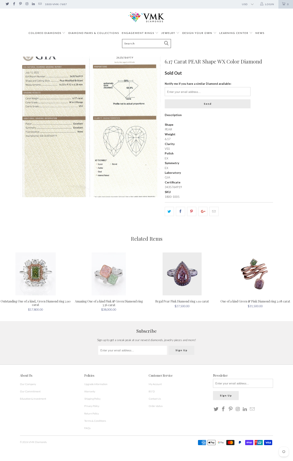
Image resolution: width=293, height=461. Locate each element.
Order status (156, 406)
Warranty (89, 391)
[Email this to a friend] (214, 211)
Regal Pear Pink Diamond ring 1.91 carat (182, 273)
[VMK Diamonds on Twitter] (7, 4)
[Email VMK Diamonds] (39, 4)
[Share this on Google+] (202, 211)
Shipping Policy (92, 398)
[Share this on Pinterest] (191, 211)
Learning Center (234, 33)
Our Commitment (30, 391)
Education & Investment (33, 398)
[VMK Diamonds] (146, 17)
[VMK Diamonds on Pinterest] (20, 4)
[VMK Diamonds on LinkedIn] (33, 4)
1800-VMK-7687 (56, 4)
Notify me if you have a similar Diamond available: (198, 83)
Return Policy (91, 413)
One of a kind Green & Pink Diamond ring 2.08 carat (255, 273)
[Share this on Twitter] (169, 211)
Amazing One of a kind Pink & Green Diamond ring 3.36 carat (109, 273)
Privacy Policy (91, 406)
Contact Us (155, 398)
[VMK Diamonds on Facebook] (13, 4)
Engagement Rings (138, 33)
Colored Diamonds (45, 33)
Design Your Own (197, 33)
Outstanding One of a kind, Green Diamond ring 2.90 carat (35, 273)
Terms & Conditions (95, 420)
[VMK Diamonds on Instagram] (27, 4)
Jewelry (168, 33)
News (259, 33)
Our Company (28, 384)
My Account (155, 384)
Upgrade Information (95, 384)
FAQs (87, 428)
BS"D (152, 391)
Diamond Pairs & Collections (93, 33)
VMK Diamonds (38, 442)
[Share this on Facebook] (180, 211)
